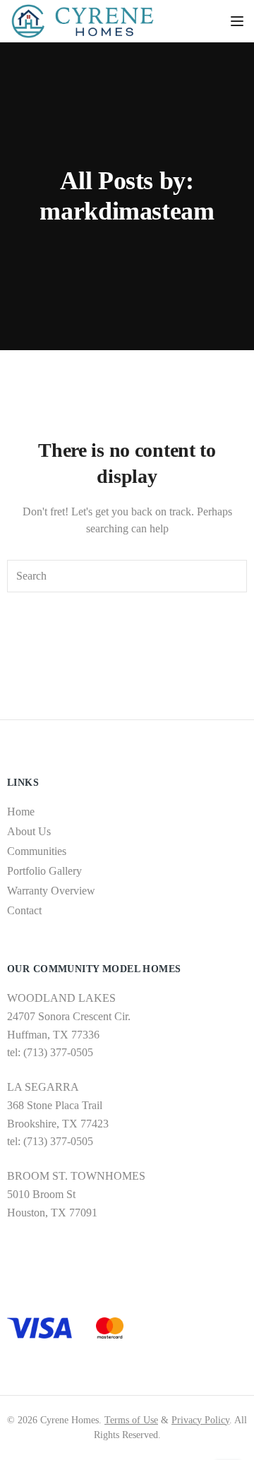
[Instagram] (33, 1265)
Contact (24, 910)
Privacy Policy (200, 1420)
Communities (36, 851)
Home (21, 812)
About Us (29, 831)
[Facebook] (12, 1265)
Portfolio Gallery (44, 871)
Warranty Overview (51, 891)
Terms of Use (131, 1420)
